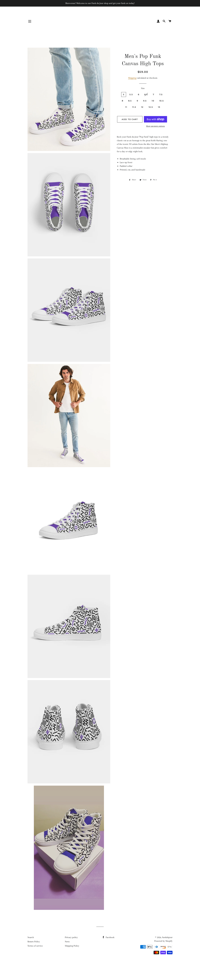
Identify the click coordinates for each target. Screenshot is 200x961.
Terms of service (35, 945)
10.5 (161, 101)
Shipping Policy (72, 945)
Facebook (109, 937)
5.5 (131, 94)
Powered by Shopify (163, 941)
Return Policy (34, 941)
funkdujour (167, 937)
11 (126, 107)
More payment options (155, 126)
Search (31, 937)
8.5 (130, 101)
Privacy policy (71, 937)
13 (159, 107)
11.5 (134, 107)
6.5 (146, 94)
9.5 (145, 101)
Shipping (132, 78)
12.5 (151, 107)
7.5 (161, 94)
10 (153, 101)
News (67, 941)
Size (143, 88)
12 (142, 107)
